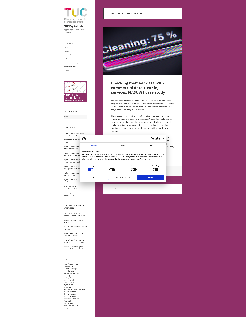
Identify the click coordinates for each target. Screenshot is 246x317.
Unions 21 (67, 301)
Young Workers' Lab (71, 308)
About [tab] (152, 145)
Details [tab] (123, 145)
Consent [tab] (94, 145)
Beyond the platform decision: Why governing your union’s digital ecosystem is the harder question (75, 241)
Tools (65, 59)
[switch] (112, 169)
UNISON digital (69, 303)
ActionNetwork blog (71, 264)
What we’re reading (71, 63)
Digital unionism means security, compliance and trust (75, 147)
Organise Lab (68, 285)
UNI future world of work (72, 296)
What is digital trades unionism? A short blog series (75, 187)
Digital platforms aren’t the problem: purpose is (73, 234)
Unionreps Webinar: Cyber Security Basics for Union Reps (75, 248)
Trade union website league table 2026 (74, 221)
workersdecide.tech (71, 305)
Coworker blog (69, 271)
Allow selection (123, 177)
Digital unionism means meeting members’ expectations (75, 181)
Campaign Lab (69, 266)
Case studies (68, 55)
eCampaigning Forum (71, 273)
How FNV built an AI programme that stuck (75, 228)
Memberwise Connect (71, 282)
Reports (66, 51)
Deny (95, 177)
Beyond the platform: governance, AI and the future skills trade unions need (75, 214)
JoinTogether (68, 278)
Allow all (150, 177)
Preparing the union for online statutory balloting (75, 194)
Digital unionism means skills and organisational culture (74, 167)
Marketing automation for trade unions (75, 141)
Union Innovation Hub (72, 299)
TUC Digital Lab (73, 26)
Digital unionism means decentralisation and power (75, 134)
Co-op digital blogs (70, 269)
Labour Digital (69, 280)
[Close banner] (163, 138)
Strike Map (67, 287)
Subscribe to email (70, 67)
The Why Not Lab (70, 292)
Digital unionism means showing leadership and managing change (75, 154)
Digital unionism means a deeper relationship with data (74, 161)
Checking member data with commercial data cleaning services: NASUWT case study (138, 87)
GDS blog (67, 275)
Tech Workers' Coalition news (74, 289)
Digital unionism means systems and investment (75, 174)
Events (66, 47)
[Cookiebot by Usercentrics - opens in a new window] (152, 138)
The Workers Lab (70, 294)
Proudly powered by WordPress (122, 189)
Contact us (67, 71)
